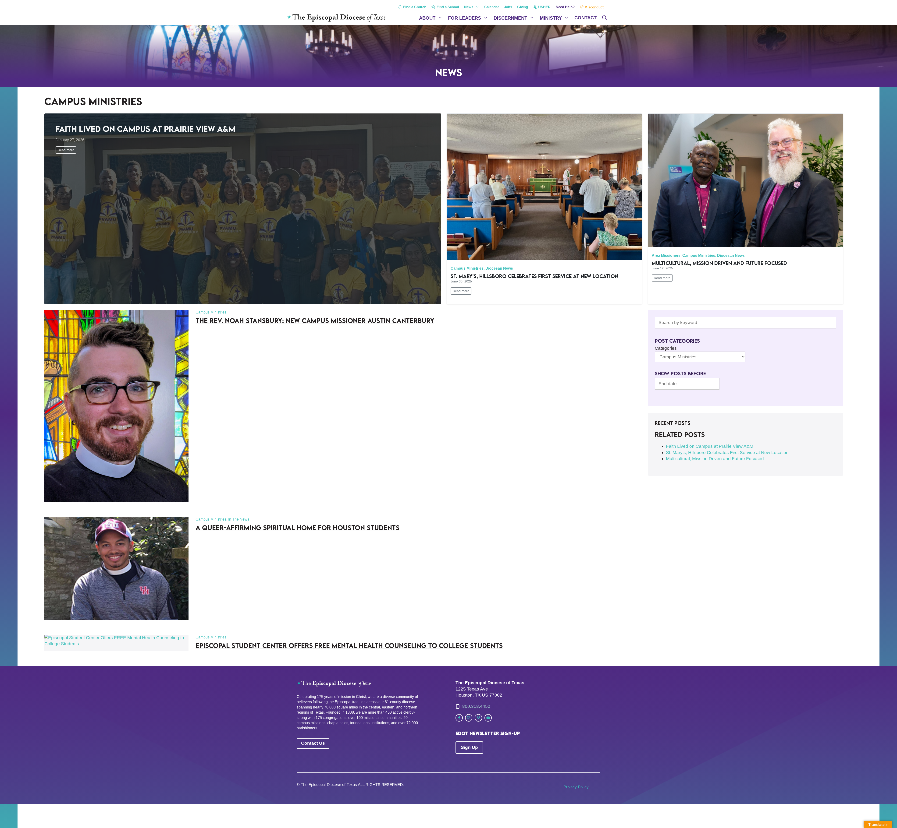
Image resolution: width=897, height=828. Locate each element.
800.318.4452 (476, 706)
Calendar (491, 7)
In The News (238, 519)
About (427, 18)
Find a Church (414, 7)
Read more (66, 150)
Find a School (447, 7)
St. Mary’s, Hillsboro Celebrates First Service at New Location (534, 276)
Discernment (510, 18)
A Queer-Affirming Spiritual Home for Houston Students (297, 528)
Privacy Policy (576, 787)
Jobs (508, 7)
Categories (666, 348)
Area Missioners (666, 255)
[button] (604, 18)
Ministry (551, 18)
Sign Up (469, 747)
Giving (522, 7)
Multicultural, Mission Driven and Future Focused (719, 263)
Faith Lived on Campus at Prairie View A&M (145, 129)
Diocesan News (499, 268)
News (468, 7)
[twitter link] (459, 717)
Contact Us (313, 743)
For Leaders (464, 18)
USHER (544, 7)
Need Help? (565, 7)
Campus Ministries (467, 268)
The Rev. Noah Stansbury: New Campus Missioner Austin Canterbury (315, 320)
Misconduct (594, 7)
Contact (585, 17)
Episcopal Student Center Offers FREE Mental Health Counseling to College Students (349, 645)
